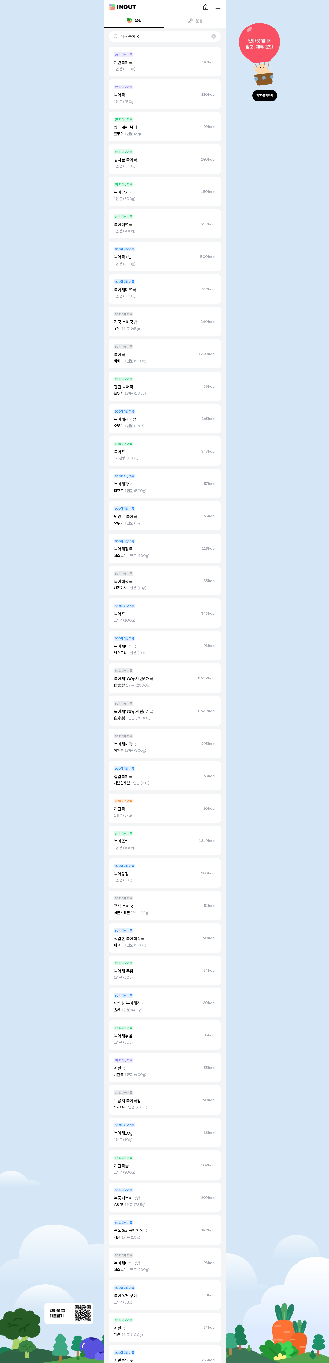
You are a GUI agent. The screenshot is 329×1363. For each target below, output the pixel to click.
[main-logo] (122, 7)
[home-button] (206, 7)
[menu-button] (218, 7)
